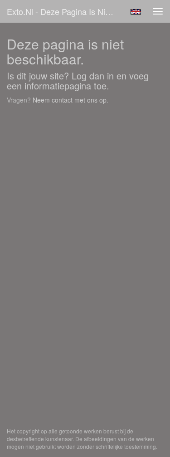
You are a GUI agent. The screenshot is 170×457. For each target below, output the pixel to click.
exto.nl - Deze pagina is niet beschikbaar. (65, 11)
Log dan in (93, 75)
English (136, 12)
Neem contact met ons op (70, 99)
